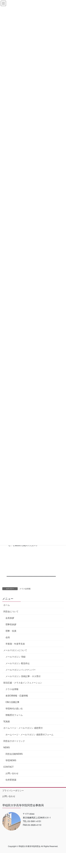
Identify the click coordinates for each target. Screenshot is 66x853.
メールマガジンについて (15, 650)
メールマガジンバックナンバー (21, 669)
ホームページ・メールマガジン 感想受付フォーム (29, 734)
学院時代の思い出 (14, 708)
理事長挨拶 (11, 624)
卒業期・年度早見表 (15, 643)
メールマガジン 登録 (15, 656)
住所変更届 (11, 779)
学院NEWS (11, 760)
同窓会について (10, 611)
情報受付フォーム (14, 714)
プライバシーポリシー (13, 790)
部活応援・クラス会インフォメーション (22, 682)
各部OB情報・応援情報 (17, 695)
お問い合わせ (12, 773)
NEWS (6, 747)
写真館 (6, 721)
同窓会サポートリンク (14, 740)
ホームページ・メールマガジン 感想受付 (23, 727)
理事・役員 (11, 630)
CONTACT (8, 766)
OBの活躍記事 (12, 702)
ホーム (6, 604)
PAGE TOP (61, 824)
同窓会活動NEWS (14, 753)
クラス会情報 (25, 588)
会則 (8, 637)
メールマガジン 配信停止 (18, 663)
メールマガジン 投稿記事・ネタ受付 (23, 676)
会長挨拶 (10, 617)
